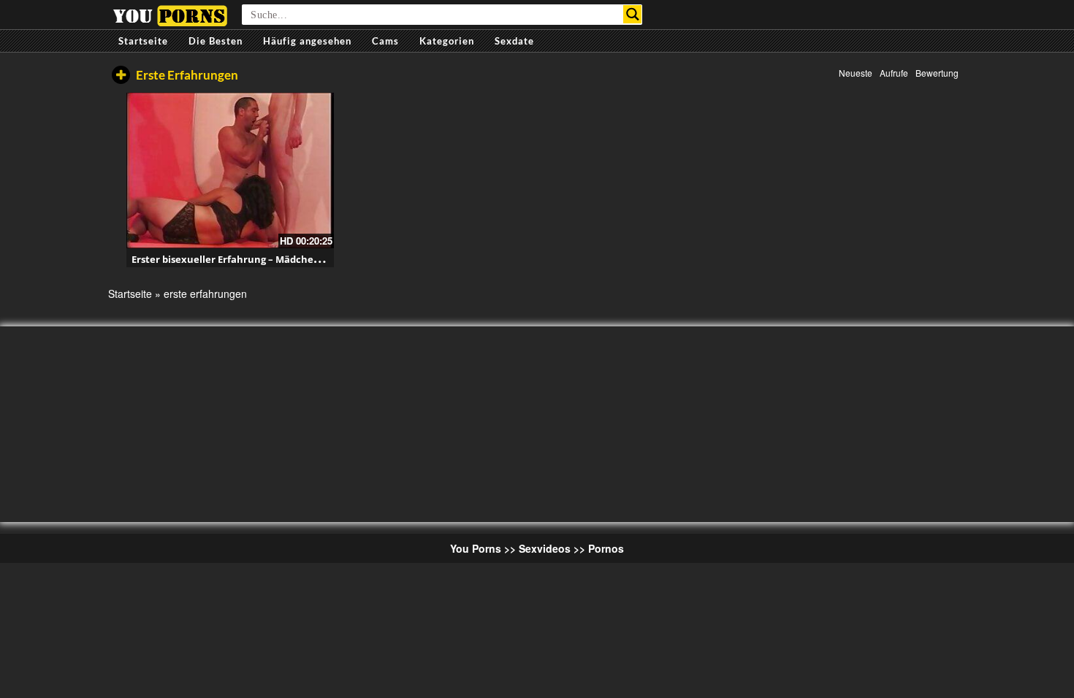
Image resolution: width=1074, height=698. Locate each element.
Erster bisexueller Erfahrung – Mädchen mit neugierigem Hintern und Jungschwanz (330, 259)
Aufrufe (894, 72)
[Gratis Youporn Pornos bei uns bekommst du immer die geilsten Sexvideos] (170, 14)
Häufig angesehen (307, 41)
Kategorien (446, 41)
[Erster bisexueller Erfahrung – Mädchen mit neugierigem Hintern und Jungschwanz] (230, 170)
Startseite (143, 41)
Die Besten (215, 41)
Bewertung (937, 72)
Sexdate (514, 41)
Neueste (855, 72)
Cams (385, 41)
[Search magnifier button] (632, 14)
